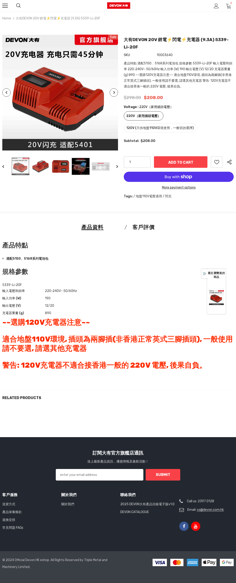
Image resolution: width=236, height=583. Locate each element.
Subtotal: (131, 141)
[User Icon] (216, 5)
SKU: (127, 55)
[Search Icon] (18, 5)
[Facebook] (184, 526)
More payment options (179, 187)
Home (6, 18)
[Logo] (118, 5)
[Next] (114, 92)
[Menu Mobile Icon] (5, 6)
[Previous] (6, 92)
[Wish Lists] (216, 162)
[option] (60, 92)
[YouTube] (195, 526)
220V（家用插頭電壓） (143, 116)
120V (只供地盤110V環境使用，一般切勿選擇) (160, 128)
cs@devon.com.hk (210, 510)
